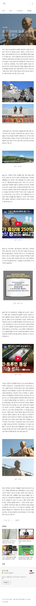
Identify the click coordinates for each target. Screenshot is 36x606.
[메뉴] (32, 3)
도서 (3, 11)
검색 (28, 3)
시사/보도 (20, 11)
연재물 (29, 11)
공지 (10, 11)
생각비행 (5, 571)
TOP (32, 600)
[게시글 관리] (11, 520)
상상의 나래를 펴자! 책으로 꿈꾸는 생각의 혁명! (14, 578)
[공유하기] (8, 520)
